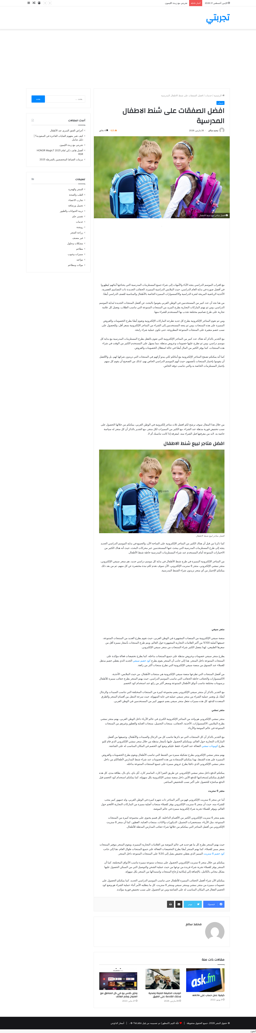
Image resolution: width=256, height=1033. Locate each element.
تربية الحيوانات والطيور (71, 211)
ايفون (253, 1031)
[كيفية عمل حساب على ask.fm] (205, 980)
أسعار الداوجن (117, 1023)
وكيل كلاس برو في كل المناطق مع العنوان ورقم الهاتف (118, 995)
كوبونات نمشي (209, 746)
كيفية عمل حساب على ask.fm (208, 995)
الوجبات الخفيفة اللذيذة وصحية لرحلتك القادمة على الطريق (165, 995)
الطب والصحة (76, 194)
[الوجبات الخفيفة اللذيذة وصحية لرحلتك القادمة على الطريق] (162, 979)
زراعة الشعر (76, 232)
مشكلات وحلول (75, 243)
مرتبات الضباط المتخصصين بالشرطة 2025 (61, 159)
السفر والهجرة (75, 189)
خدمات (208, 95)
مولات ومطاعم (75, 265)
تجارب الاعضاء (75, 200)
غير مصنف (77, 238)
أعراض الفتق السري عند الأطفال (66, 130)
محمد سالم (213, 130)
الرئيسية (218, 95)
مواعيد (79, 259)
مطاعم (79, 248)
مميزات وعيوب (75, 254)
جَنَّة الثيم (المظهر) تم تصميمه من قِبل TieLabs (156, 1023)
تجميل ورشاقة (75, 205)
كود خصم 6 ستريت (214, 853)
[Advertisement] (128, 58)
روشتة (79, 227)
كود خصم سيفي (141, 660)
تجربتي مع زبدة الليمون (71, 145)
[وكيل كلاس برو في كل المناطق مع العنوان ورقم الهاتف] (118, 979)
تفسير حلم (77, 216)
